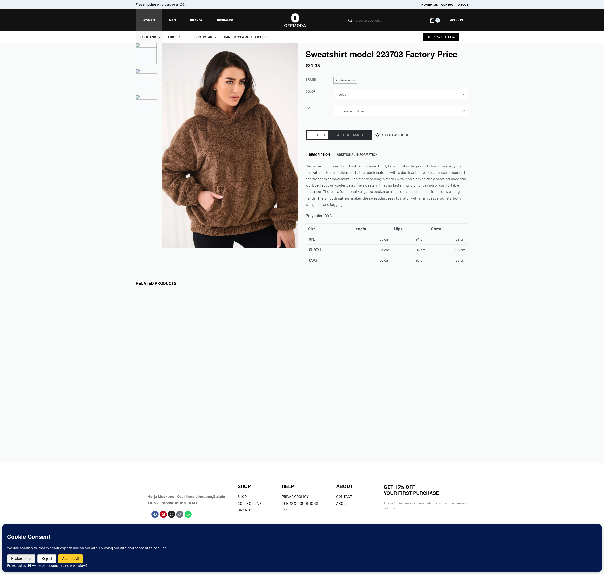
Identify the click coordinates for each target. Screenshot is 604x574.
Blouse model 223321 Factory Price (255, 438)
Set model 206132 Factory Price (426, 435)
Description (319, 154)
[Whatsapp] (188, 514)
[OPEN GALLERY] (230, 145)
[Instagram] (171, 514)
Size (309, 108)
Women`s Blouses (162, 427)
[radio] (345, 80)
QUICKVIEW (196, 406)
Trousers (336, 427)
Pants (313, 427)
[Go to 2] (146, 79)
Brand (311, 79)
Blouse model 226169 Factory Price (171, 438)
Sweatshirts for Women (409, 427)
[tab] (319, 155)
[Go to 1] (146, 53)
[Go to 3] (146, 105)
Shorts (323, 427)
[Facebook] (155, 514)
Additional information (357, 154)
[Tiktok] (179, 514)
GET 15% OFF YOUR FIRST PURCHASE (411, 489)
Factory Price (150, 422)
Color (311, 92)
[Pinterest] (163, 514)
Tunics (145, 427)
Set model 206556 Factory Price (342, 435)
